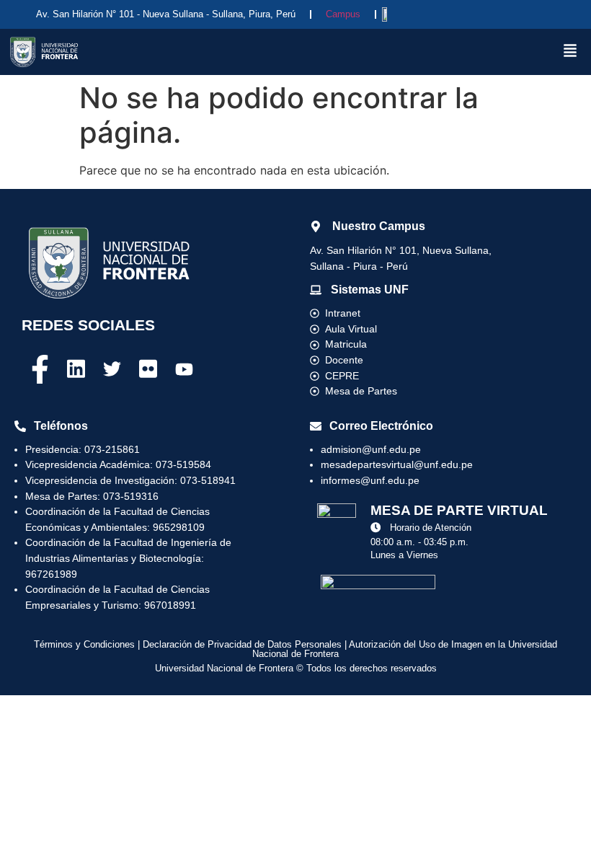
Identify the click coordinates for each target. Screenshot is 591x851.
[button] (570, 51)
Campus (343, 14)
